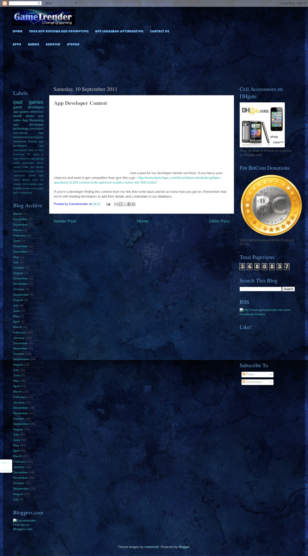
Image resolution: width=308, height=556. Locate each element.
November (20, 246)
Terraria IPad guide (23, 171)
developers (37, 128)
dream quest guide (33, 188)
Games (33, 44)
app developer (28, 124)
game (17, 107)
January (19, 338)
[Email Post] (108, 204)
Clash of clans (36, 150)
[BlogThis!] (120, 204)
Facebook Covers (252, 314)
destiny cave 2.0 (33, 179)
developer (36, 107)
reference (37, 111)
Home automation (23, 163)
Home (18, 31)
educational (20, 133)
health (17, 116)
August (18, 273)
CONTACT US (159, 31)
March (17, 214)
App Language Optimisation (119, 31)
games (36, 102)
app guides (21, 111)
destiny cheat (20, 184)
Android (53, 44)
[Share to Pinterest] (133, 204)
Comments (253, 382)
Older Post (219, 221)
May (16, 257)
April (16, 321)
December (20, 219)
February (19, 235)
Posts (249, 374)
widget (8, 471)
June (16, 241)
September (21, 294)
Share (5, 462)
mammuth (152, 547)
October (19, 267)
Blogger (184, 547)
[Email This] (116, 204)
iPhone (73, 44)
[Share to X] (125, 204)
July (16, 262)
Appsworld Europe (25, 141)
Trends (40, 171)
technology (21, 128)
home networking (22, 192)
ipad (17, 102)
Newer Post (65, 221)
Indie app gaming (33, 167)
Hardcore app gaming (32, 158)
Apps (17, 44)
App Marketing (33, 120)
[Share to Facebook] (129, 204)
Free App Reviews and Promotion (59, 31)
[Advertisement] (154, 65)
